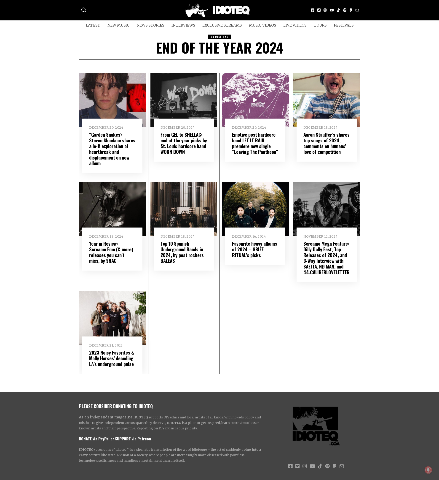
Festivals (343, 25)
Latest (93, 25)
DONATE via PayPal (94, 439)
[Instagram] (325, 10)
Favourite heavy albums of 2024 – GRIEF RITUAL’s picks (254, 249)
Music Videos (262, 25)
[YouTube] (332, 10)
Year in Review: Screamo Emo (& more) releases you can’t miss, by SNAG (111, 252)
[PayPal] (350, 10)
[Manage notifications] (428, 470)
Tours (320, 25)
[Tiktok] (338, 10)
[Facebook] (313, 10)
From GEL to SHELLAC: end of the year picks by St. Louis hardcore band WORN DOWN (184, 143)
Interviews (183, 25)
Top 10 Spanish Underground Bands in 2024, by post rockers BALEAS (182, 252)
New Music (118, 25)
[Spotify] (345, 10)
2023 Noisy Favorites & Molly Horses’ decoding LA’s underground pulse (111, 358)
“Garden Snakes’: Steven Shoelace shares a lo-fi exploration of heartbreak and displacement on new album (112, 149)
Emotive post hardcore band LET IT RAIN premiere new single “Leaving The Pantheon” (255, 143)
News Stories (150, 25)
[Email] (357, 10)
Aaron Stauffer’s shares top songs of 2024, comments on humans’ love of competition (326, 143)
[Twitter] (319, 10)
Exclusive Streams (222, 25)
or (112, 439)
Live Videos (294, 25)
